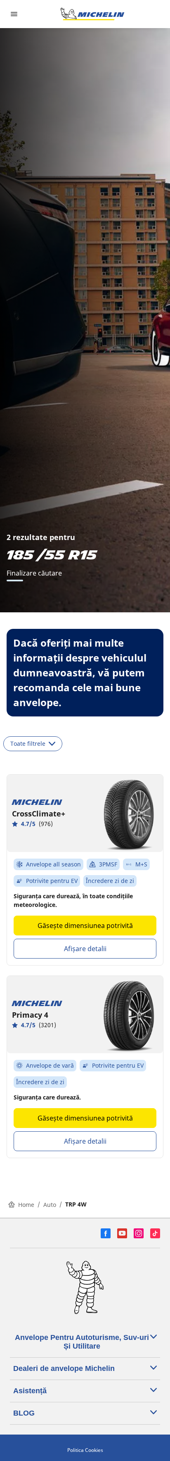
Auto (49, 1205)
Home (26, 1205)
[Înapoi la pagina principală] (92, 14)
